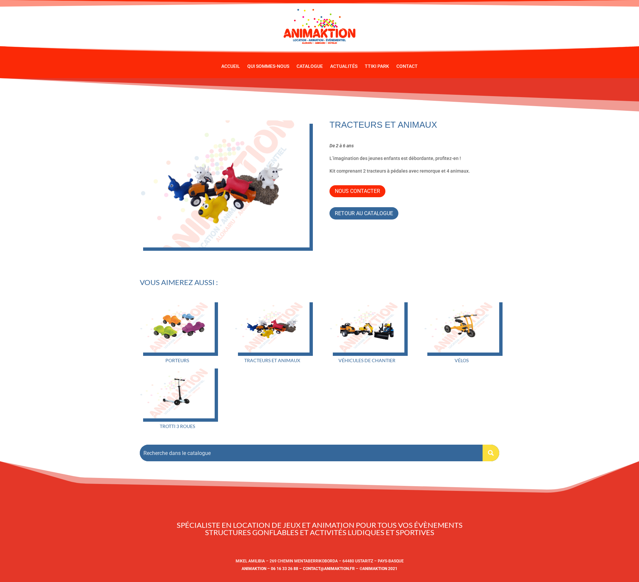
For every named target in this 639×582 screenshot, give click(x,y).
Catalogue (310, 66)
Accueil (230, 66)
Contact (407, 66)
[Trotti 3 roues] (177, 391)
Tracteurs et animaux (272, 360)
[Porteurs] (177, 325)
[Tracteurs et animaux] (272, 325)
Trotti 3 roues (177, 426)
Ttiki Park (377, 66)
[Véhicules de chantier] (366, 325)
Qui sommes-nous (268, 66)
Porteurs (177, 360)
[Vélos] (461, 325)
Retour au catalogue (364, 213)
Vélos (462, 360)
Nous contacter (357, 191)
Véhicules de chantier (366, 360)
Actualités (343, 66)
